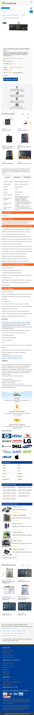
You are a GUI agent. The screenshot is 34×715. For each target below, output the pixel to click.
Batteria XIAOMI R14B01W (6, 487)
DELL (18, 470)
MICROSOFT (6, 479)
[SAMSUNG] (27, 446)
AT (27, 699)
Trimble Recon (5, 322)
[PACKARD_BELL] (27, 435)
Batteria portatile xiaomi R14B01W (10, 628)
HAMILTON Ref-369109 (15, 322)
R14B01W (4, 215)
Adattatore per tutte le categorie (9, 557)
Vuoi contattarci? (9, 61)
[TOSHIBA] (17, 441)
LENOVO (19, 473)
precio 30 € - (6, 358)
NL (23, 699)
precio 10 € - (6, 356)
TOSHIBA (19, 479)
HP (18, 465)
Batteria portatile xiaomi (7, 633)
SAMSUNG (20, 476)
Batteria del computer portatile (9, 635)
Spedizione (17, 177)
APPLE (4, 465)
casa (28, 113)
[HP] (7, 435)
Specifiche (7, 177)
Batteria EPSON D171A (21, 496)
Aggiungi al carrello (11, 79)
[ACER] (27, 451)
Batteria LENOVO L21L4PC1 (6, 496)
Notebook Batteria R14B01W (11, 18)
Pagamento (27, 177)
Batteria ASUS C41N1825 (21, 493)
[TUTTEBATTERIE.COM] (9, 3)
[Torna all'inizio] (32, 692)
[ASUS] (7, 456)
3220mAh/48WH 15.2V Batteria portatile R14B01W (13, 631)
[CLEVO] (17, 451)
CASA (4, 15)
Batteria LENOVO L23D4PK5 (21, 490)
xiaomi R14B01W (26, 322)
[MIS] (17, 435)
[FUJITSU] (7, 451)
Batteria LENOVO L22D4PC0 (21, 487)
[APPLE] (17, 456)
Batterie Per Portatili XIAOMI (16, 67)
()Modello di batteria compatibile (12, 58)
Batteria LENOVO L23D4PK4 (6, 493)
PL (29, 699)
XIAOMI (23, 15)
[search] (31, 11)
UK (25, 699)
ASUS (4, 470)
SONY (19, 468)
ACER (4, 468)
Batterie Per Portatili (13, 15)
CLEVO (5, 473)
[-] (9, 75)
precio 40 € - (17, 358)
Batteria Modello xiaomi (20, 633)
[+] (14, 75)
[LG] (27, 441)
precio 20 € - (17, 356)
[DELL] (17, 446)
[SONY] (7, 441)
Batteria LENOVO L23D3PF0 (6, 490)
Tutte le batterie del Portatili (6, 498)
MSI (4, 476)
